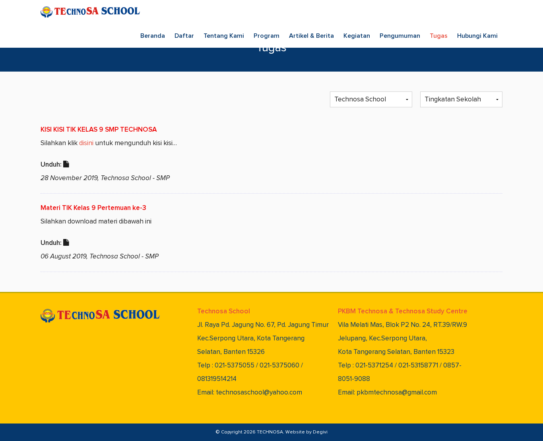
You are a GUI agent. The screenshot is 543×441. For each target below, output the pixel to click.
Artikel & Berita (311, 36)
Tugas (439, 36)
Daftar (184, 36)
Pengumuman (400, 36)
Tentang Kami (224, 36)
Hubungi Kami (477, 36)
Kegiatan (356, 36)
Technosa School (126, 178)
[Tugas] (66, 164)
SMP (163, 178)
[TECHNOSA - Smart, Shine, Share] (90, 12)
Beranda (152, 36)
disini (86, 143)
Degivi (320, 432)
